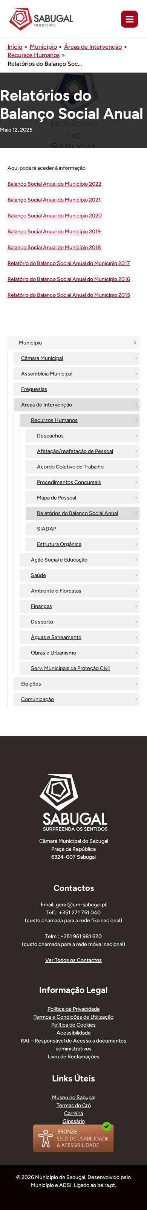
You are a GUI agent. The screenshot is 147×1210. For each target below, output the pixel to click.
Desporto (42, 622)
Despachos (50, 436)
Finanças (41, 606)
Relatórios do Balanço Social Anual (77, 513)
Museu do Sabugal (73, 1097)
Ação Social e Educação (59, 560)
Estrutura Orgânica (59, 544)
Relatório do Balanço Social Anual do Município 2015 (69, 295)
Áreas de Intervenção (46, 405)
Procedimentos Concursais (69, 482)
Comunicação (37, 699)
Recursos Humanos (54, 420)
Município (30, 343)
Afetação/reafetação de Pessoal (75, 451)
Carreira (73, 1113)
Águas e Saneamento (56, 637)
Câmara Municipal (42, 358)
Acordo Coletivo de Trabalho (70, 467)
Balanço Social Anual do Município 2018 (54, 247)
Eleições (31, 684)
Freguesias (34, 389)
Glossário (74, 1121)
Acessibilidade (74, 1033)
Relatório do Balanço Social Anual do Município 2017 (69, 263)
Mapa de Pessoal (56, 498)
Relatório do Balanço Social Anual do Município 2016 (69, 279)
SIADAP (46, 529)
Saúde (38, 575)
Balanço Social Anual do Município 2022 (54, 184)
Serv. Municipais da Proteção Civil (70, 668)
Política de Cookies (73, 1025)
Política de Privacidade (73, 1009)
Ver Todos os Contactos (73, 960)
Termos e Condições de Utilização (73, 1017)
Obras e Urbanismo (53, 653)
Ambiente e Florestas (56, 591)
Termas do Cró (74, 1105)
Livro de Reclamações (74, 1056)
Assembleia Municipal (46, 374)
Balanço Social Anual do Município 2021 (54, 200)
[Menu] (129, 19)
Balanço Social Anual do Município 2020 (55, 216)
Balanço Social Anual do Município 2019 (54, 231)
